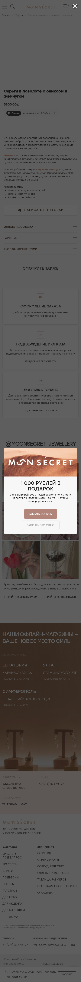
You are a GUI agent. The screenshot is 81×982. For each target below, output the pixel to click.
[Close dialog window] (75, 6)
